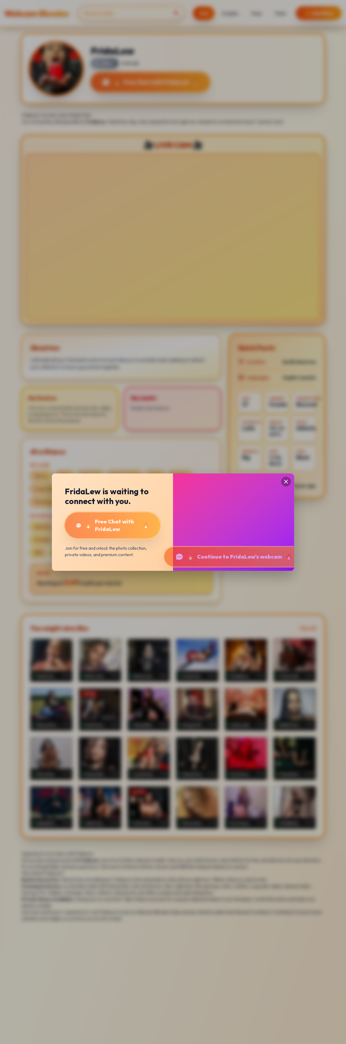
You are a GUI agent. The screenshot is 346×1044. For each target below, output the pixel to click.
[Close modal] (286, 481)
